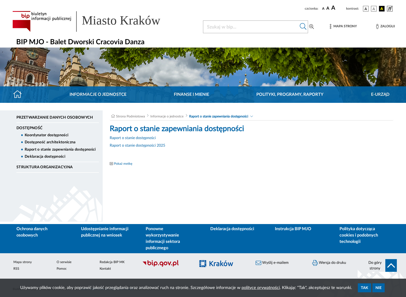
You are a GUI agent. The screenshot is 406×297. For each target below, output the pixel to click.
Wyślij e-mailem (275, 263)
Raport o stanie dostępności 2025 (137, 145)
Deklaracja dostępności (45, 156)
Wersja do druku (332, 263)
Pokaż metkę (123, 163)
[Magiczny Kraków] (223, 266)
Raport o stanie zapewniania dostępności (60, 149)
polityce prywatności (261, 288)
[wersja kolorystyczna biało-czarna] (373, 8)
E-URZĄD (380, 94)
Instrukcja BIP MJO (293, 229)
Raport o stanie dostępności (133, 138)
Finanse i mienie (191, 94)
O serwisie (64, 262)
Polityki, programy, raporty (290, 94)
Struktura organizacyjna (44, 167)
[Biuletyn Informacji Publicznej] (166, 266)
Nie (378, 288)
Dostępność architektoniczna (50, 142)
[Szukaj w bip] (303, 26)
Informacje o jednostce (98, 94)
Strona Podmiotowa (130, 116)
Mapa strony (22, 262)
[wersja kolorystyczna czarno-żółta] (381, 8)
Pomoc (62, 268)
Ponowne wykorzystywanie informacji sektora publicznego (163, 238)
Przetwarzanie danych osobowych (54, 117)
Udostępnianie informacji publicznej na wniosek (105, 232)
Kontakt (105, 268)
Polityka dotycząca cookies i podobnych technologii (359, 235)
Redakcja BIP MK (112, 262)
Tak (364, 288)
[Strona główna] (19, 94)
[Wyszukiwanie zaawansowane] (311, 26)
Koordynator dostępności (46, 135)
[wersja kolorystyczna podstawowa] (365, 8)
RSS (16, 268)
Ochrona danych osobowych (31, 232)
